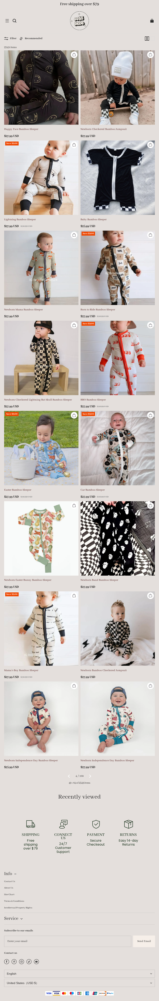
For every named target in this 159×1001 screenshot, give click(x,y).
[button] (7, 21)
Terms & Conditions (14, 901)
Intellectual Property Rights (18, 907)
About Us (8, 887)
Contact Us (9, 881)
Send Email (144, 941)
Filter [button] (13, 38)
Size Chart (9, 894)
